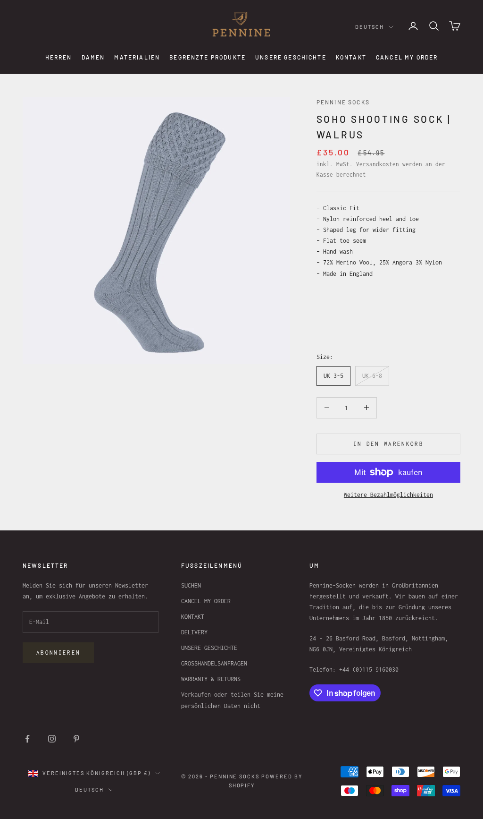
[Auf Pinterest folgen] (76, 738)
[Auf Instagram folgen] (52, 738)
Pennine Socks (343, 102)
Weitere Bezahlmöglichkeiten (388, 494)
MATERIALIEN (137, 57)
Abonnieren (58, 652)
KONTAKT (351, 57)
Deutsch (369, 27)
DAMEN (93, 57)
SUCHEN (191, 585)
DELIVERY (194, 632)
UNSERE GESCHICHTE (290, 57)
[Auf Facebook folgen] (27, 738)
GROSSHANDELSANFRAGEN (214, 663)
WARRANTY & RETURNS (211, 678)
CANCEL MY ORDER (407, 57)
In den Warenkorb (388, 444)
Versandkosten (377, 164)
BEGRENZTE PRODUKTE (207, 57)
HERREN (58, 57)
